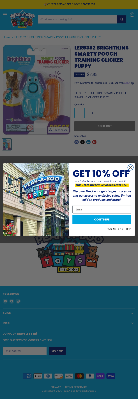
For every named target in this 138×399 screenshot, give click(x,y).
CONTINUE (102, 219)
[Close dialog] (130, 167)
